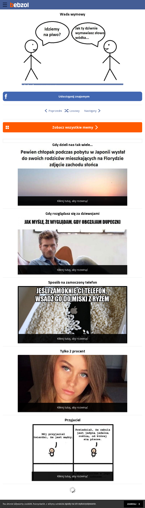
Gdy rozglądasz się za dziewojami (72, 213)
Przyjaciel (72, 420)
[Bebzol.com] (19, 4)
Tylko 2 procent (72, 351)
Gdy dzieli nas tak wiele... (72, 145)
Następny (90, 111)
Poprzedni (55, 111)
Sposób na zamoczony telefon (72, 282)
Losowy (74, 111)
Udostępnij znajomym (74, 96)
